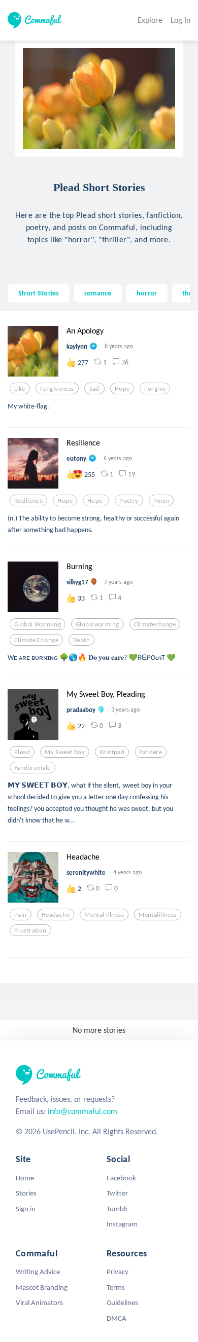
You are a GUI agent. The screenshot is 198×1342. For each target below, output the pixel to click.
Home (25, 1177)
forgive (155, 388)
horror (147, 292)
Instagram (122, 1223)
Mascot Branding (42, 1287)
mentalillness (158, 914)
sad (94, 388)
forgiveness (57, 388)
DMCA (116, 1318)
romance (98, 292)
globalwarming (97, 624)
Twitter (117, 1193)
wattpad (112, 752)
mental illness (104, 914)
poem (161, 500)
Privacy (117, 1271)
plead (22, 752)
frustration (30, 930)
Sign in (26, 1208)
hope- (96, 500)
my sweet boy (65, 752)
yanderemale (32, 767)
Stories (26, 1193)
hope (122, 388)
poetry (129, 500)
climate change (36, 640)
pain (20, 914)
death (81, 640)
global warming (37, 624)
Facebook (121, 1177)
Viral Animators (39, 1302)
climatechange (155, 624)
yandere (150, 752)
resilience (28, 500)
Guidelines (122, 1302)
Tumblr (117, 1208)
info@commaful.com (82, 1111)
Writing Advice (38, 1271)
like (19, 388)
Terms (116, 1287)
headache (56, 914)
